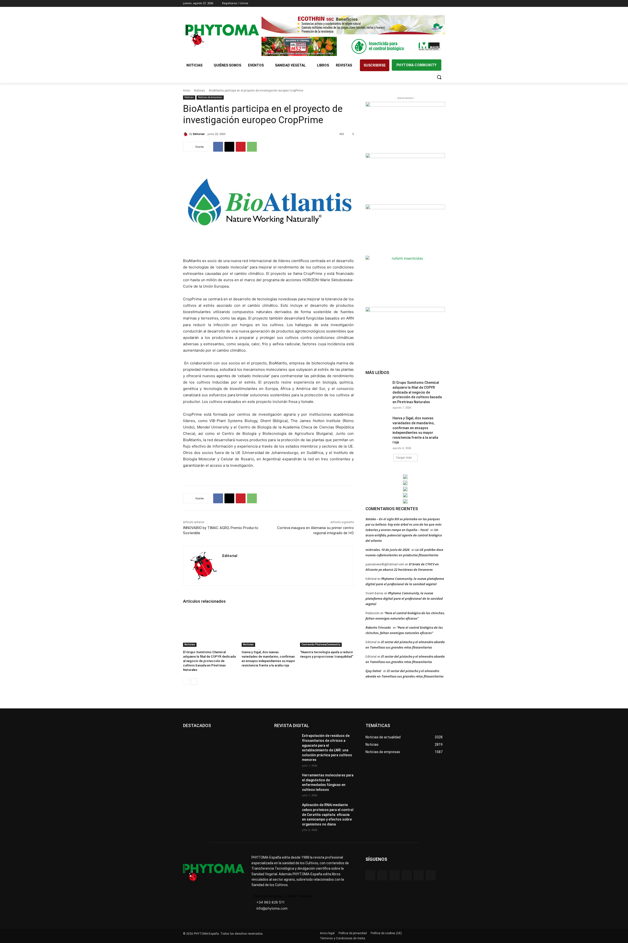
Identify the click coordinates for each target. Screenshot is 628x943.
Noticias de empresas (210, 97)
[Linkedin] (429, 3)
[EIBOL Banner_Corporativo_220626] (405, 489)
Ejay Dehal (373, 671)
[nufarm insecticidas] (405, 281)
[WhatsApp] (252, 147)
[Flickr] (382, 875)
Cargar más (404, 457)
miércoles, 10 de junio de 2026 (387, 549)
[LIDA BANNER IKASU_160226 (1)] (405, 332)
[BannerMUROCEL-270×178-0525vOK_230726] (405, 495)
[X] (435, 3)
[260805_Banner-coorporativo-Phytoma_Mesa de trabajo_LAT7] (405, 482)
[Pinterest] (241, 147)
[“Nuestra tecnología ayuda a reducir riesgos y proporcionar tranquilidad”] (327, 628)
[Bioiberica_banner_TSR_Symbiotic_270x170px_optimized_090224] (405, 178)
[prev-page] (186, 681)
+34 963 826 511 (270, 902)
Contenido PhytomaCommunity (320, 644)
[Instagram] (422, 3)
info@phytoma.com (272, 908)
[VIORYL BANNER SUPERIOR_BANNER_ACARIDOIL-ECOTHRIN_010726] (353, 24)
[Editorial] (186, 134)
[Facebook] (415, 3)
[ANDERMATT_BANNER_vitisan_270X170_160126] (405, 476)
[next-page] (194, 681)
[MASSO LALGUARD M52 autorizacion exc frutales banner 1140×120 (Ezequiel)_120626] (353, 46)
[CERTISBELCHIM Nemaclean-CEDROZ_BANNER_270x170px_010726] (405, 127)
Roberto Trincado (378, 627)
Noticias (199, 90)
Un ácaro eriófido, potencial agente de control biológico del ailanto (404, 535)
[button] (439, 77)
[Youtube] (442, 3)
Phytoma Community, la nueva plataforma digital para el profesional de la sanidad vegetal (404, 598)
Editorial (198, 134)
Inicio (186, 90)
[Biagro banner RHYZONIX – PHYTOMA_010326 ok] (405, 501)
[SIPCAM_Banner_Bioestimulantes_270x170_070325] (405, 229)
